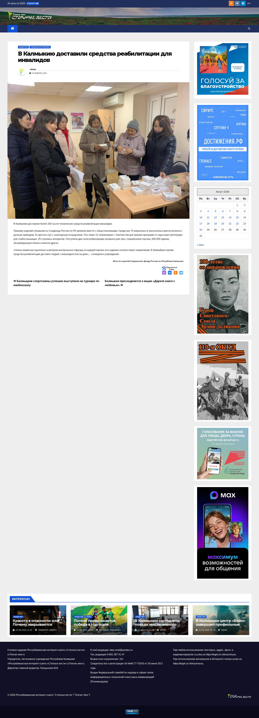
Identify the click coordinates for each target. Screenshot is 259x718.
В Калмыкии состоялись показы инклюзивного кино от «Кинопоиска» (157, 624)
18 (208, 223)
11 (208, 217)
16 (244, 217)
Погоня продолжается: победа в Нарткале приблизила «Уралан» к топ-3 (96, 626)
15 (237, 217)
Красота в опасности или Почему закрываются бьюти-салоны (36, 624)
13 (222, 217)
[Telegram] (181, 273)
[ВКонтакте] (170, 273)
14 (230, 217)
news (33, 69)
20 (222, 223)
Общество (23, 47)
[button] (249, 28)
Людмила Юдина (47, 630)
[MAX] (164, 273)
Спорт (88, 617)
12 (215, 217)
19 (215, 223)
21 (230, 223)
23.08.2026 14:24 (24, 630)
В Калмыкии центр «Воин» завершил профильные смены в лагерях (220, 624)
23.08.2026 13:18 (85, 630)
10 (200, 217)
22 (237, 223)
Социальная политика (40, 47)
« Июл (200, 245)
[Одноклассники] (175, 273)
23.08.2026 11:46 (146, 630)
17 (200, 223)
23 (244, 223)
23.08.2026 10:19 (207, 630)
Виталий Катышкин (110, 630)
